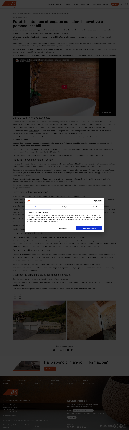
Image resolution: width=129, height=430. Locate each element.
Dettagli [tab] (64, 206)
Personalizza (63, 228)
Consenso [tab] (38, 206)
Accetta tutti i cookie (89, 228)
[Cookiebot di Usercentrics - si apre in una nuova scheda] (94, 201)
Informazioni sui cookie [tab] (91, 206)
